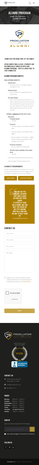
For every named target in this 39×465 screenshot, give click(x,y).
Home (12, 16)
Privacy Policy (27, 281)
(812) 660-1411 (11, 388)
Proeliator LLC (11, 462)
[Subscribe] (32, 429)
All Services (20, 16)
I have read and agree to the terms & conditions (20, 434)
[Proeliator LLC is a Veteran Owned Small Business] (19, 353)
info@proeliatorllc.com (13, 385)
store (11, 152)
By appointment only (18, 409)
